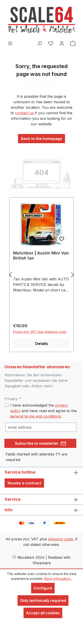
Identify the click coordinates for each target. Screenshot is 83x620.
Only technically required (43, 600)
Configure (43, 588)
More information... (58, 579)
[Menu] (10, 43)
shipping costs (60, 539)
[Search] (39, 43)
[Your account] (61, 43)
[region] (41, 274)
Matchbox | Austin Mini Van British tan (41, 255)
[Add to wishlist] (61, 238)
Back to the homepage (41, 138)
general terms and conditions (35, 416)
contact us (24, 113)
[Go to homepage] (41, 20)
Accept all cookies (43, 613)
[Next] (72, 274)
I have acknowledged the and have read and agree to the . (43, 411)
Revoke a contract (24, 483)
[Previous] (10, 274)
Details (41, 343)
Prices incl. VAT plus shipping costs (39, 332)
